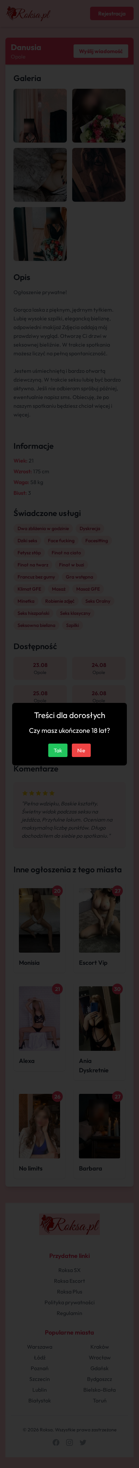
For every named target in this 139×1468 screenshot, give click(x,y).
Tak (58, 750)
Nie (81, 750)
